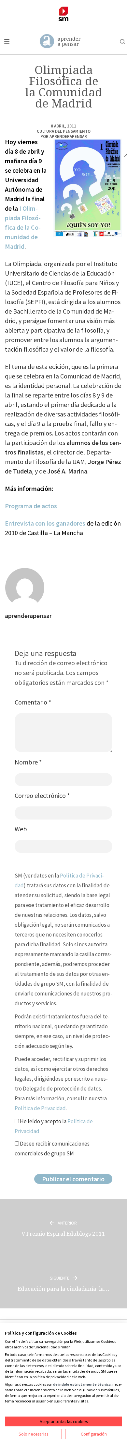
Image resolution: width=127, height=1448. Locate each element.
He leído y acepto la (54, 1126)
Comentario (33, 702)
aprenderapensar (68, 136)
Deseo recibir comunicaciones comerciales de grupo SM (52, 1148)
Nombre (28, 762)
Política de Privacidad (40, 1108)
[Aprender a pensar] (60, 41)
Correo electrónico (42, 795)
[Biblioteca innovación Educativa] (63, 14)
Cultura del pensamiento (64, 131)
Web (21, 829)
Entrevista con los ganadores (45, 523)
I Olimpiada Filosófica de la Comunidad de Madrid (23, 227)
